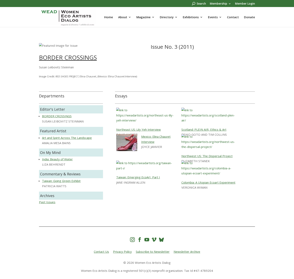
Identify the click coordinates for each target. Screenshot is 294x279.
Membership (218, 3)
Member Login (245, 3)
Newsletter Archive (187, 252)
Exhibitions (191, 17)
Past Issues (47, 202)
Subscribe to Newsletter (153, 252)
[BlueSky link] (161, 239)
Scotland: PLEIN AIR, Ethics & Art (203, 129)
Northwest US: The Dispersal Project (207, 156)
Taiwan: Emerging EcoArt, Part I (138, 177)
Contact (233, 17)
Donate (249, 17)
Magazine (143, 17)
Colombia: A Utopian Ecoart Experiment (208, 182)
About (122, 17)
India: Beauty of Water (57, 159)
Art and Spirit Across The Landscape (67, 138)
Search (201, 3)
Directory (167, 17)
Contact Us (101, 252)
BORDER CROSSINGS (68, 57)
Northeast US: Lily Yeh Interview (138, 129)
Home (108, 17)
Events (213, 17)
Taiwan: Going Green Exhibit (61, 181)
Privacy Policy (122, 252)
